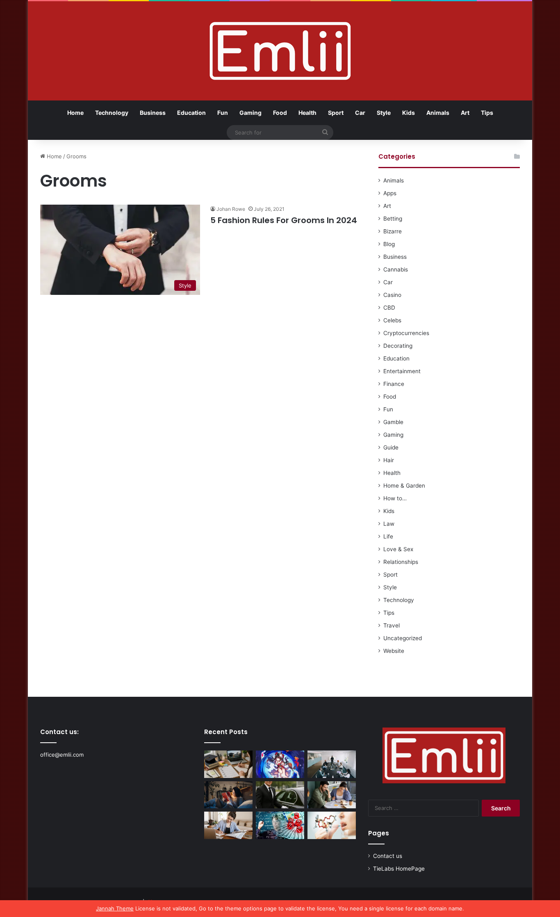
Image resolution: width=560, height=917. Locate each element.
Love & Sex (398, 549)
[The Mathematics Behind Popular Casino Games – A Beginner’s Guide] (280, 825)
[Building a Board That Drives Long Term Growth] (331, 764)
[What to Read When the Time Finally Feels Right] (228, 795)
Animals (437, 112)
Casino (392, 295)
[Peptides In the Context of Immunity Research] (331, 825)
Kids (408, 112)
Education (191, 112)
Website (393, 651)
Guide (390, 447)
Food (280, 112)
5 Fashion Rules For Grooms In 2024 (283, 220)
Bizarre (392, 231)
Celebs (392, 320)
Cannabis (395, 269)
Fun (222, 112)
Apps (389, 193)
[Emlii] (280, 51)
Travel (391, 625)
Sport (336, 112)
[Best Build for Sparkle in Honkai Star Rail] (280, 764)
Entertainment (402, 371)
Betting (392, 218)
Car (360, 112)
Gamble (393, 422)
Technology (111, 112)
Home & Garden (404, 485)
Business (153, 112)
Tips (487, 112)
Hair (388, 460)
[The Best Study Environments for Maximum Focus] (228, 825)
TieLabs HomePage (399, 868)
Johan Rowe (230, 209)
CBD (389, 307)
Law (388, 523)
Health (307, 112)
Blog (389, 244)
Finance (393, 384)
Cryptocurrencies (406, 333)
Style (384, 112)
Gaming (250, 112)
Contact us (387, 856)
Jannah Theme (115, 908)
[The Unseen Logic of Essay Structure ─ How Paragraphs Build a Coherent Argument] (331, 795)
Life (388, 536)
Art (465, 112)
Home (75, 112)
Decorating (397, 345)
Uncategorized (402, 638)
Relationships (400, 562)
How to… (395, 498)
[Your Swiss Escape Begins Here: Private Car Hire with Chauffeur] (280, 795)
